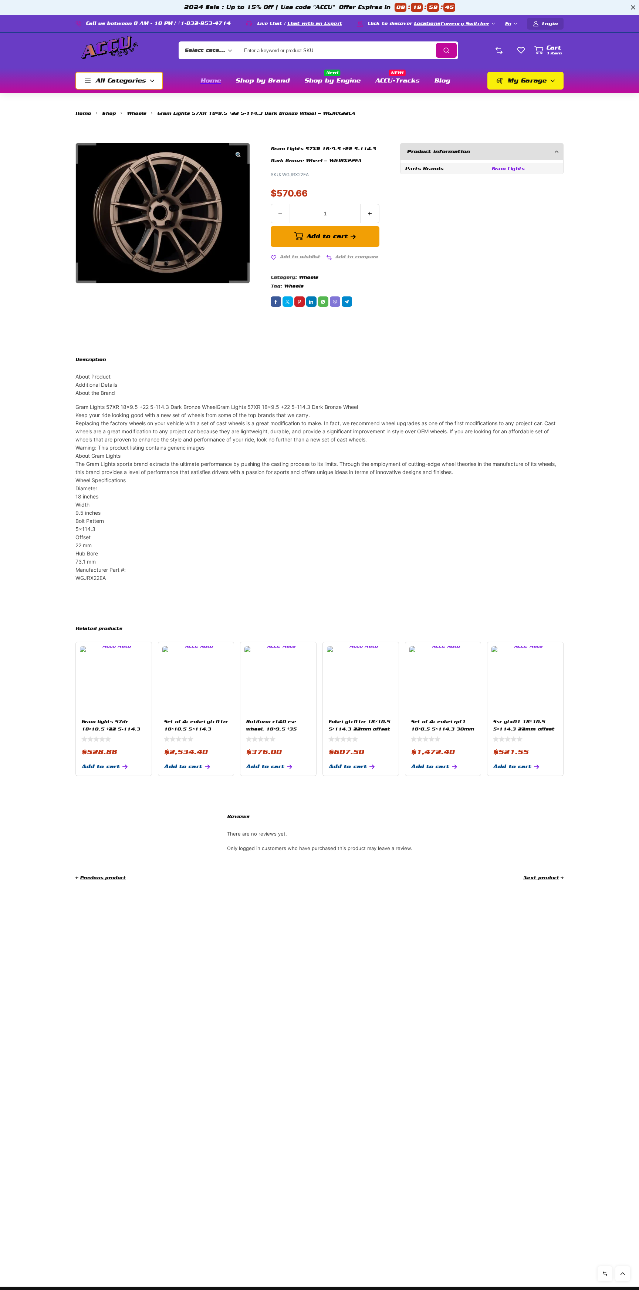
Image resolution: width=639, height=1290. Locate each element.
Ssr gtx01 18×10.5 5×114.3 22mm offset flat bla (523, 729)
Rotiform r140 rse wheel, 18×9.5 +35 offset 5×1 (271, 729)
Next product (541, 878)
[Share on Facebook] (276, 301)
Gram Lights (507, 169)
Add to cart (327, 236)
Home (83, 113)
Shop (108, 113)
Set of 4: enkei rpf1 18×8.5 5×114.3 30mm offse (442, 729)
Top (622, 1273)
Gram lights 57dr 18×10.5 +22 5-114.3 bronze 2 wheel (110, 729)
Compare (605, 1273)
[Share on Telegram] (347, 301)
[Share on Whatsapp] (323, 301)
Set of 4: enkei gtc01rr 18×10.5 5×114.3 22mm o (195, 729)
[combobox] (208, 50)
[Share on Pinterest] (299, 301)
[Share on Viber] (335, 301)
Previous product (103, 878)
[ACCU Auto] (109, 50)
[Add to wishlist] (274, 258)
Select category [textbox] (206, 50)
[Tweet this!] (288, 301)
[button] (238, 155)
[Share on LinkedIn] (311, 301)
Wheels (136, 113)
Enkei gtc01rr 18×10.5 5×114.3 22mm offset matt (359, 729)
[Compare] (329, 258)
